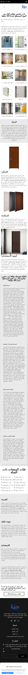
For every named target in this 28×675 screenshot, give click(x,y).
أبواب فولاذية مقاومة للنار (8, 479)
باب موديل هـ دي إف (7, 99)
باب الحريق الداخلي (19, 487)
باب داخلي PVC (5, 528)
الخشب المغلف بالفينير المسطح (11, 569)
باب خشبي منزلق (10, 128)
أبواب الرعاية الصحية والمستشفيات (15, 636)
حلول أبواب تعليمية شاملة (6, 82)
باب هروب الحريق (6, 487)
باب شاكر (21, 99)
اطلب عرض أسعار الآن (14, 594)
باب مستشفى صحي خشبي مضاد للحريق (17, 82)
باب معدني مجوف (19, 477)
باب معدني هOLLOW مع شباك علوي (17, 263)
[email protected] (16, 651)
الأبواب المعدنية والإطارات (18, 480)
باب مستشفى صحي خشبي (20, 66)
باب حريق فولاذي (11, 31)
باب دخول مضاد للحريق (7, 490)
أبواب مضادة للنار (6, 477)
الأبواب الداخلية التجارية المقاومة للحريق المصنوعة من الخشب (13, 179)
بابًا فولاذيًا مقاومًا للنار (20, 485)
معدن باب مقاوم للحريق (7, 485)
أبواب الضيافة (15, 629)
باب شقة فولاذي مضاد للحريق (19, 116)
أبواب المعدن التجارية (20, 482)
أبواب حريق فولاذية (6, 482)
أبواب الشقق (15, 631)
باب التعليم (15, 634)
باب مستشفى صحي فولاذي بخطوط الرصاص (16, 49)
